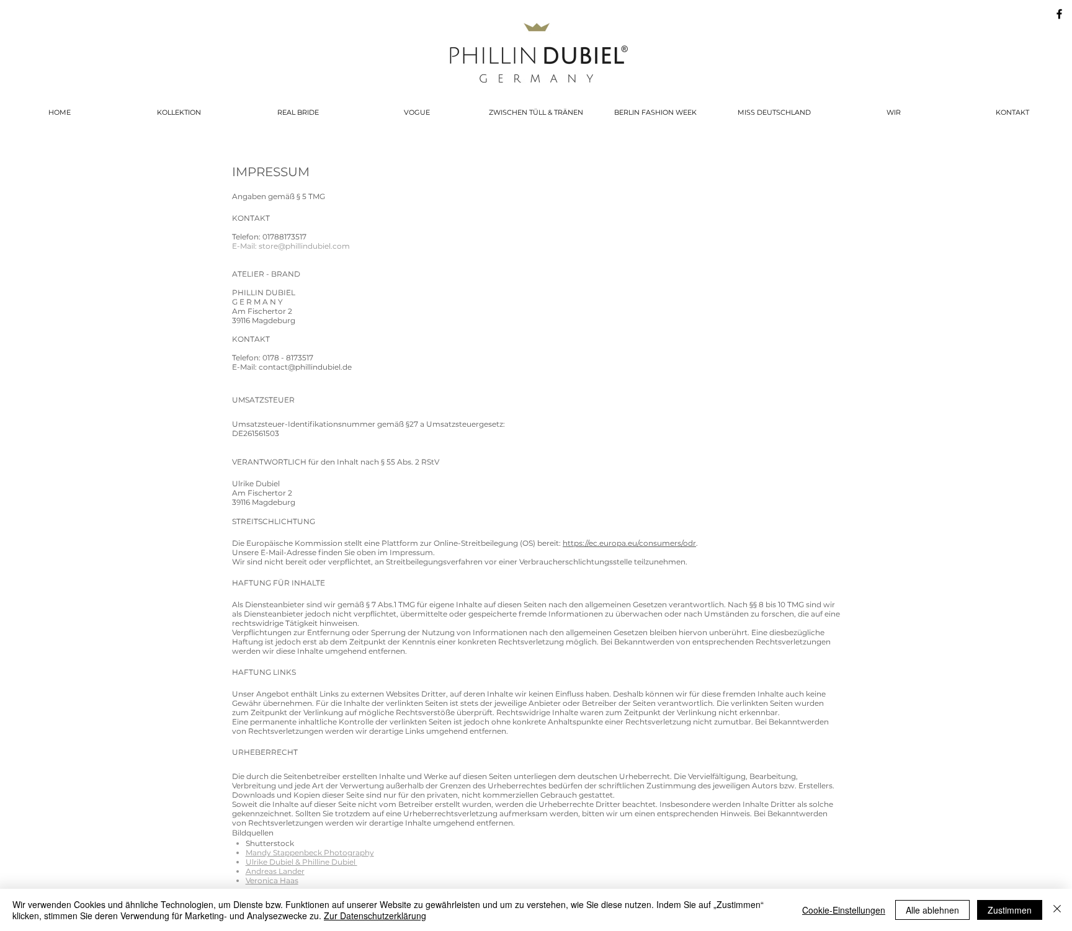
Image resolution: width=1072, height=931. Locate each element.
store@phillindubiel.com (304, 246)
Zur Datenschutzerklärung (375, 915)
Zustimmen (1010, 910)
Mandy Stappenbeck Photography (310, 852)
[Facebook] (1059, 13)
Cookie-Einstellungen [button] (843, 910)
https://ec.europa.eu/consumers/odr (629, 543)
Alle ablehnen (932, 910)
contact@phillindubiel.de (305, 367)
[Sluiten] (1057, 910)
